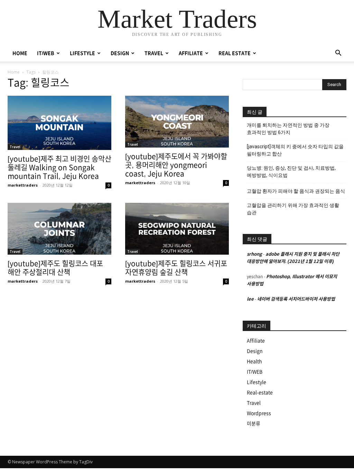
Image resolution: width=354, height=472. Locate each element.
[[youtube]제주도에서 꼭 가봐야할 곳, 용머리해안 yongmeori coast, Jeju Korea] (177, 122)
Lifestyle (256, 382)
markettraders (23, 185)
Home (14, 72)
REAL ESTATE (234, 53)
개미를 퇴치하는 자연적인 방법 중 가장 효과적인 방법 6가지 (288, 128)
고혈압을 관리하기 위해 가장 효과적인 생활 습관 (293, 208)
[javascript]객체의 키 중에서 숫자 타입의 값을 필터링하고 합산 (295, 150)
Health (254, 361)
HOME (19, 53)
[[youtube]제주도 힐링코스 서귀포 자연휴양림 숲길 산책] (177, 229)
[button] (338, 53)
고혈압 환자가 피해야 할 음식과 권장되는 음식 (296, 191)
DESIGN (120, 53)
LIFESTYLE (82, 53)
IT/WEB (45, 53)
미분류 (253, 423)
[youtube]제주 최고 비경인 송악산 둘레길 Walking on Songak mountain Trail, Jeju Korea (59, 167)
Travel (15, 146)
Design (255, 351)
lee (250, 299)
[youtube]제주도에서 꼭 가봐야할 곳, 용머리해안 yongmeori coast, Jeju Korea (176, 165)
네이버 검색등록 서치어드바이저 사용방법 (296, 299)
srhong (254, 254)
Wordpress (259, 413)
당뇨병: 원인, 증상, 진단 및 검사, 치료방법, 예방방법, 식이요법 (291, 171)
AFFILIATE (191, 53)
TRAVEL (154, 53)
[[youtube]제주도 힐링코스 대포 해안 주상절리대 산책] (59, 229)
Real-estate (260, 392)
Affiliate (256, 340)
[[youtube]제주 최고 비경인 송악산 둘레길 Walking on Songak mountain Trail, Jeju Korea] (59, 123)
